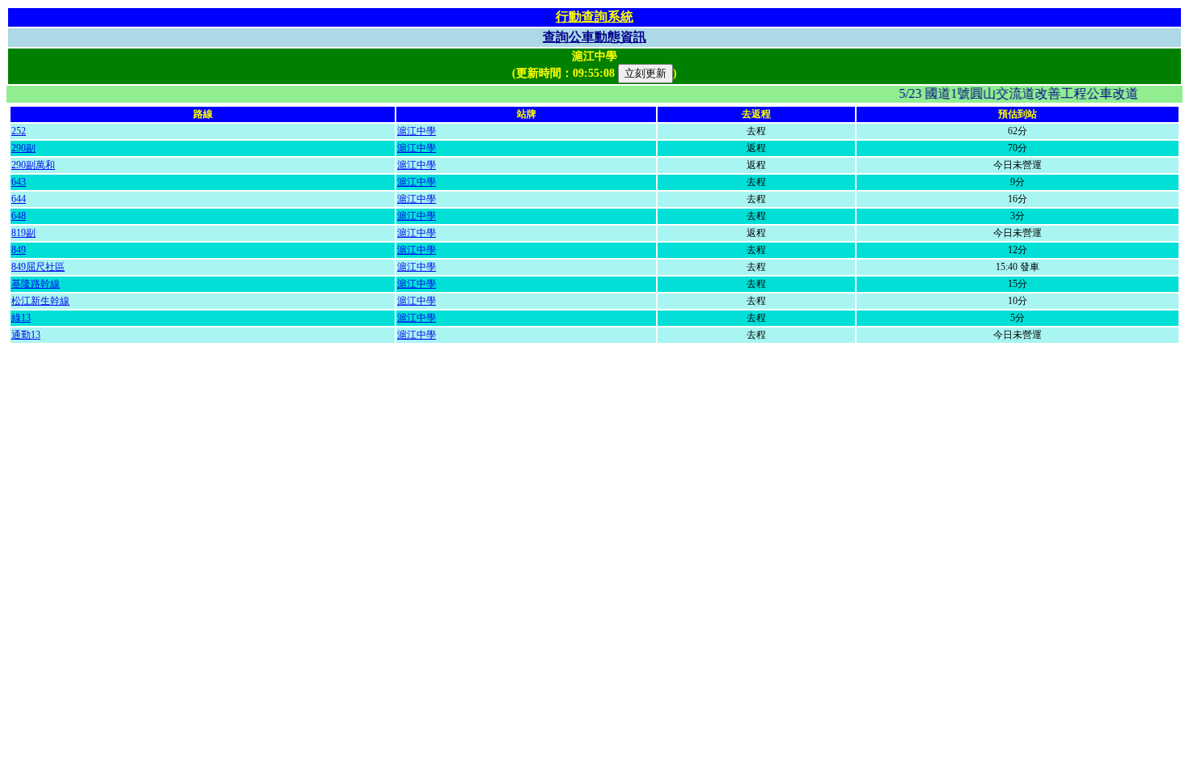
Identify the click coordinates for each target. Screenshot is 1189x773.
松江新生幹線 (40, 300)
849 (18, 250)
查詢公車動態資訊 (594, 37)
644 (18, 199)
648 (18, 216)
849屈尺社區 (38, 266)
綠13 (21, 317)
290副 (23, 148)
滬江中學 (416, 131)
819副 (23, 233)
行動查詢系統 (594, 16)
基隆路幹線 (35, 283)
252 (18, 131)
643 (18, 182)
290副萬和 (33, 165)
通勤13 (25, 334)
